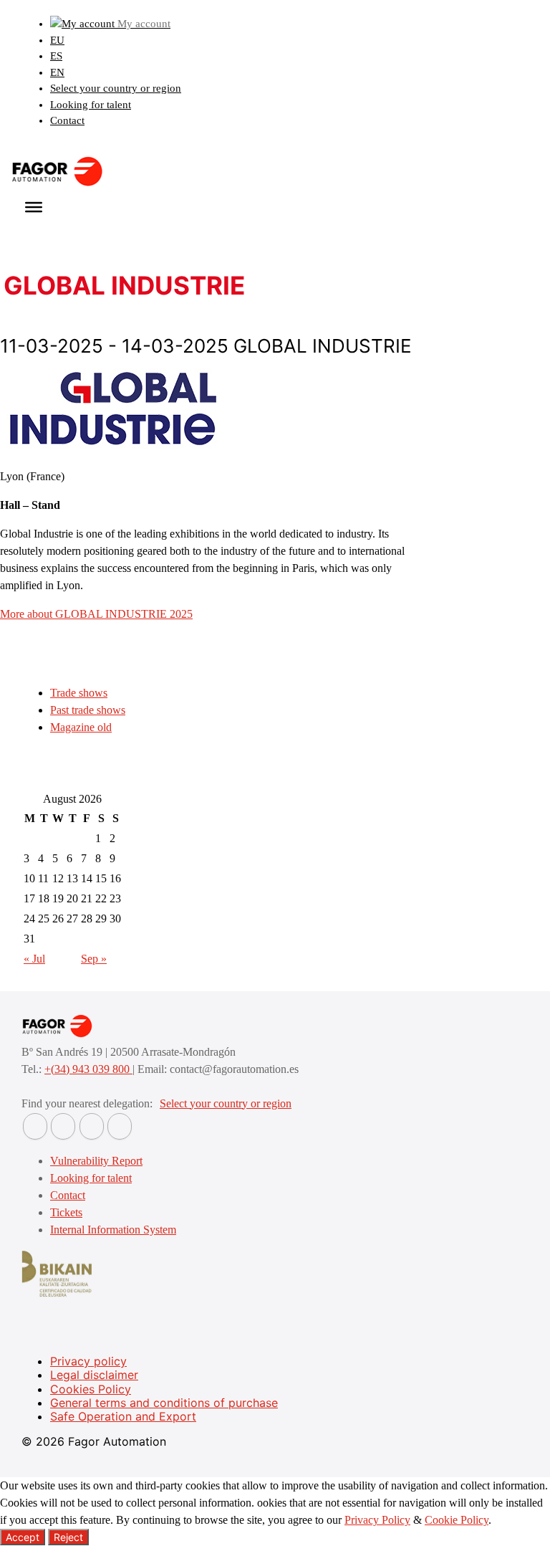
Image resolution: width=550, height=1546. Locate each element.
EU (57, 40)
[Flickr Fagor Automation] (35, 1126)
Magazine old (81, 727)
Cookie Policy (456, 1520)
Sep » (94, 959)
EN (57, 72)
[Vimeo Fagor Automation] (91, 1126)
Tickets (66, 1212)
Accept (22, 1537)
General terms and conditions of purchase (164, 1402)
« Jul (34, 959)
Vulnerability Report (96, 1161)
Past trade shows (87, 710)
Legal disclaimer (94, 1375)
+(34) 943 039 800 (88, 1069)
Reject (68, 1537)
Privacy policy (88, 1361)
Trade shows (78, 693)
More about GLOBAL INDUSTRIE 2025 (96, 614)
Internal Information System (113, 1229)
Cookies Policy (90, 1389)
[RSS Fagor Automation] (119, 1126)
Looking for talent (90, 104)
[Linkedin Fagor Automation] (63, 1126)
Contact (67, 120)
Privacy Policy (377, 1520)
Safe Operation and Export (123, 1416)
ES (56, 56)
